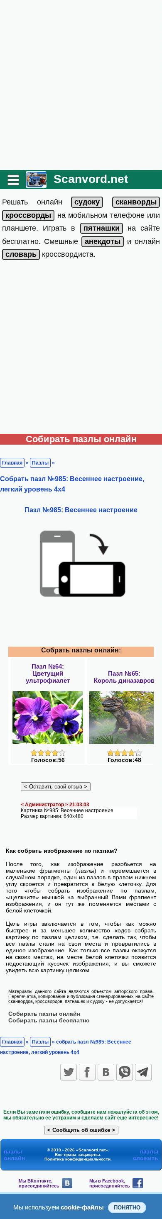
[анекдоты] (102, 241)
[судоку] (87, 202)
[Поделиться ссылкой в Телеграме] (143, 1072)
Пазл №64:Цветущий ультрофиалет (48, 673)
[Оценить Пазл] (48, 754)
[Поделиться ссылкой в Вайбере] (124, 1072)
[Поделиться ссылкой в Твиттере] (68, 1072)
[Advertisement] (81, 85)
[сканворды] (136, 202)
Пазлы (40, 463)
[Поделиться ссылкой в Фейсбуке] (87, 1072)
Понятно (127, 1207)
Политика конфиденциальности (77, 1159)
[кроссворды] (28, 215)
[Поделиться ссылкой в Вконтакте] (106, 1072)
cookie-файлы (82, 1207)
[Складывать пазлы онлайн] (36, 184)
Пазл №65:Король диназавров (124, 677)
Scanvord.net (91, 179)
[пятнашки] (101, 228)
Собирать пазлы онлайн (44, 1013)
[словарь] (21, 254)
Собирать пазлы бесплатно (49, 1020)
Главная (12, 463)
